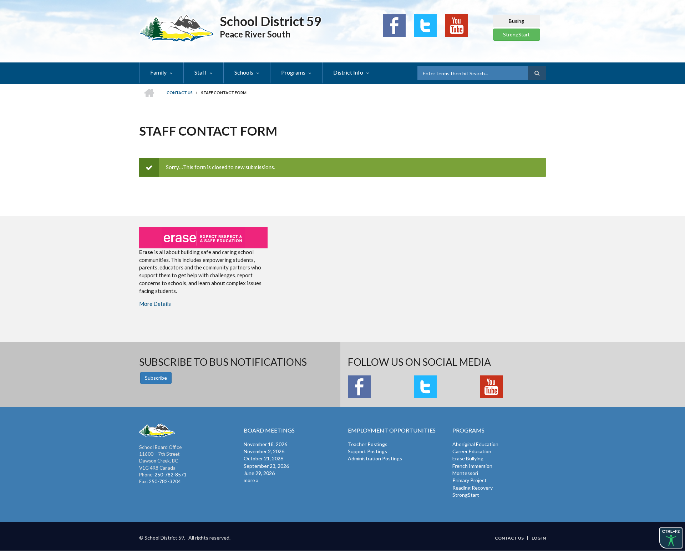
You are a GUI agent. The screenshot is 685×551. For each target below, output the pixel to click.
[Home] (176, 28)
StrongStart (516, 34)
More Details (155, 303)
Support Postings (367, 451)
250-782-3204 (165, 481)
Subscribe (156, 378)
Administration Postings (375, 458)
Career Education (471, 451)
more (249, 480)
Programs (293, 72)
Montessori (465, 473)
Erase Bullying (467, 458)
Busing (516, 21)
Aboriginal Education (475, 444)
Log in (539, 538)
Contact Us (509, 538)
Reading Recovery (472, 488)
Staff (200, 72)
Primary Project (469, 480)
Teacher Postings (367, 444)
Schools (243, 72)
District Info (348, 72)
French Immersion (472, 466)
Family (158, 72)
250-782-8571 (170, 474)
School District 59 (270, 21)
